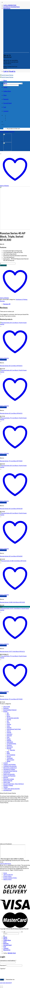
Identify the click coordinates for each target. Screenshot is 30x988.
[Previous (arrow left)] (0, 987)
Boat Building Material (9, 710)
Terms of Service (8, 874)
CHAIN (5, 763)
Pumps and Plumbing (9, 775)
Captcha (3, 968)
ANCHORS (6, 706)
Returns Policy (7, 879)
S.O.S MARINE (11, 755)
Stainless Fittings (8, 785)
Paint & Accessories (9, 774)
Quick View (3, 359)
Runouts (5, 99)
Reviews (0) (6, 304)
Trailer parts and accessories (11, 788)
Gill (8, 721)
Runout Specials (7, 780)
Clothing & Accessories (10, 766)
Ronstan (12, 131)
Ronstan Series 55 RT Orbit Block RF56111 (12, 651)
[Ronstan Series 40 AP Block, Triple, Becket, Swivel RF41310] (7, 141)
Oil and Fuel (6, 772)
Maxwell (9, 735)
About (5, 87)
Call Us (5, 71)
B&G (8, 714)
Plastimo (9, 745)
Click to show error (5, 863)
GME (8, 722)
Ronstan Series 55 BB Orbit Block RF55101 (12, 602)
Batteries (6, 708)
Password (3, 965)
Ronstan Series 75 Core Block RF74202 (11, 461)
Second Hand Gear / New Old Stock (13, 784)
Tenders (5, 787)
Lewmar (9, 732)
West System (10, 759)
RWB (8, 753)
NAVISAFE (10, 742)
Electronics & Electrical (10, 767)
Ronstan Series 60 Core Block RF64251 (11, 365)
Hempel (9, 727)
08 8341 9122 (12, 953)
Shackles (12, 750)
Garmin (9, 719)
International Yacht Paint (14, 729)
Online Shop (7, 91)
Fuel (4, 107)
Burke (8, 716)
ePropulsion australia (13, 718)
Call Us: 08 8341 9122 (9, 5)
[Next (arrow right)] (2, 987)
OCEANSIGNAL (11, 743)
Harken (9, 724)
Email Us (12, 71)
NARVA (9, 740)
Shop (4, 95)
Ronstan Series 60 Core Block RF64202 (11, 556)
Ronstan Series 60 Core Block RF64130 (11, 508)
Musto (8, 739)
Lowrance (9, 734)
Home (5, 83)
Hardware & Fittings (21, 299)
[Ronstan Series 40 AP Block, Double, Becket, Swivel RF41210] (7, 150)
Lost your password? (6, 982)
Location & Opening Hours (11, 7)
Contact (5, 111)
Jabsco (9, 730)
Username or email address (8, 960)
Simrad (9, 756)
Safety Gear (6, 782)
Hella (8, 726)
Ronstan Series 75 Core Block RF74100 (11, 699)
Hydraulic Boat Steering (10, 771)
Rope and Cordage (8, 779)
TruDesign (10, 758)
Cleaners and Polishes (9, 764)
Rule (8, 751)
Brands (7, 131)
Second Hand (7, 103)
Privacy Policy (7, 876)
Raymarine (10, 747)
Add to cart (3, 265)
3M (8, 713)
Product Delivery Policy (10, 878)
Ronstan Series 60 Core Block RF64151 (11, 413)
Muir (8, 737)
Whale (8, 761)
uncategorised (7, 790)
